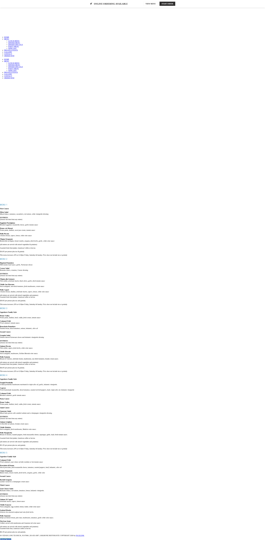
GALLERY (8, 52)
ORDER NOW (9, 56)
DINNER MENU (14, 43)
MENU (6, 39)
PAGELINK (80, 535)
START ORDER (167, 4)
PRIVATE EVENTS (11, 50)
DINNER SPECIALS (15, 44)
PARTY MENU (13, 46)
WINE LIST (12, 48)
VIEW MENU (151, 4)
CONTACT (8, 54)
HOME (6, 37)
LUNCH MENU (14, 41)
